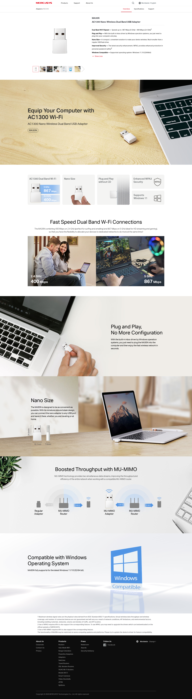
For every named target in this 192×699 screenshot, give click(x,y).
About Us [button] (89, 3)
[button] (83, 69)
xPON (60, 682)
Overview (126, 9)
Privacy (38, 651)
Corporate (40, 645)
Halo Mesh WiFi (64, 648)
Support (151, 9)
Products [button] (64, 3)
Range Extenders (64, 651)
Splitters (61, 685)
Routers (61, 645)
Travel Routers (63, 663)
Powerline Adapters (65, 654)
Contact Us (40, 648)
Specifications (139, 9)
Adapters (39, 9)
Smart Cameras (64, 676)
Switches (61, 660)
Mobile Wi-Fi (63, 673)
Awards (83, 648)
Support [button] (77, 3)
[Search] (133, 3)
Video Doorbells (64, 679)
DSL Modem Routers (66, 666)
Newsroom (85, 645)
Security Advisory (87, 651)
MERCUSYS (44, 3)
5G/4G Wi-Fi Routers (65, 669)
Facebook (111, 645)
